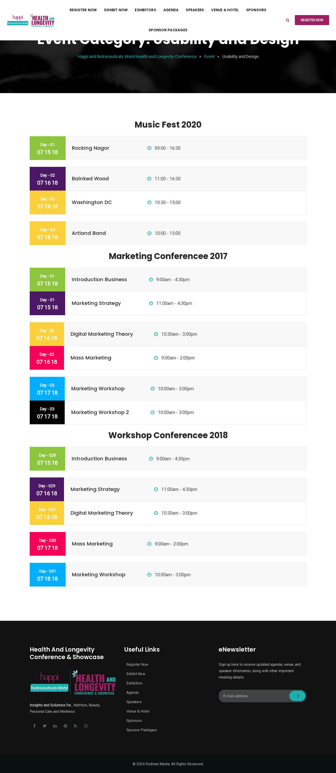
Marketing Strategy (96, 303)
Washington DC (92, 202)
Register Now (83, 10)
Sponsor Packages (168, 30)
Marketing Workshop (98, 388)
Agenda (171, 10)
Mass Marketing (90, 357)
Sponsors (256, 10)
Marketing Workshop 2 (100, 412)
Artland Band (89, 233)
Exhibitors (145, 10)
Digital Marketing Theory (101, 334)
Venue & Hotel (225, 10)
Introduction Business (99, 279)
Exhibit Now (116, 10)
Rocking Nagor (90, 148)
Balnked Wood (90, 178)
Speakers (195, 10)
